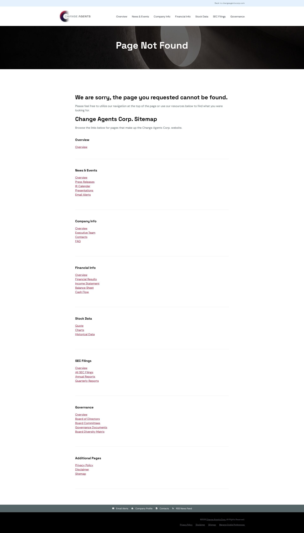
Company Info (162, 16)
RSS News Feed (184, 508)
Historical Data (85, 334)
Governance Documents (91, 427)
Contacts (81, 237)
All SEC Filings (84, 372)
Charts (79, 330)
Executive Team (85, 233)
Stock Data (201, 16)
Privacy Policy (84, 465)
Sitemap (80, 474)
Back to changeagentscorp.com (230, 3)
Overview (121, 16)
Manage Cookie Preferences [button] (232, 525)
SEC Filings (219, 16)
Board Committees (87, 423)
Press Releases (85, 182)
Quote (79, 326)
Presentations (84, 190)
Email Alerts (83, 195)
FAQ (78, 241)
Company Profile (143, 508)
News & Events (140, 16)
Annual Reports (85, 376)
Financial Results (86, 279)
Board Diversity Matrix (89, 432)
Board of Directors (87, 419)
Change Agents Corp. (216, 519)
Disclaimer (82, 469)
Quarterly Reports (87, 381)
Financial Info (183, 16)
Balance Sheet (84, 288)
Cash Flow (82, 292)
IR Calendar (82, 186)
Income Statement (87, 283)
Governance (237, 16)
